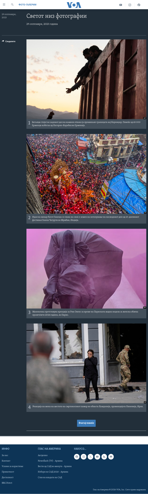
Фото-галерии (27, 5)
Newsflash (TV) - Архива (50, 461)
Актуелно (43, 455)
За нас (5, 455)
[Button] (8, 42)
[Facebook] (138, 5)
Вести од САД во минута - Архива (55, 466)
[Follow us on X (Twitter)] (90, 457)
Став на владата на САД (50, 477)
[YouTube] (120, 5)
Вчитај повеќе (86, 423)
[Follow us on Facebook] (76, 457)
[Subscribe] (111, 457)
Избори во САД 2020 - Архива (53, 472)
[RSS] (104, 457)
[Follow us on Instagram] (83, 457)
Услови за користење (12, 466)
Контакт (6, 461)
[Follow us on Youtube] (97, 457)
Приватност (8, 472)
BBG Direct (7, 483)
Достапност (7, 477)
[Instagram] (129, 5)
